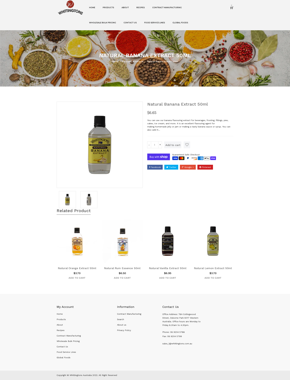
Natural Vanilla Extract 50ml (167, 268)
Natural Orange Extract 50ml (77, 268)
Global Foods (63, 357)
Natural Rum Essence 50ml (122, 268)
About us (121, 325)
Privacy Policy (124, 330)
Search (120, 319)
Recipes (60, 330)
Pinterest (206, 167)
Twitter (172, 167)
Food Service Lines (66, 352)
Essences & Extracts (132, 61)
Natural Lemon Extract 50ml (213, 268)
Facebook (155, 167)
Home (115, 61)
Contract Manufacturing (69, 335)
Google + (189, 167)
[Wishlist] (187, 144)
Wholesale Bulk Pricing (68, 341)
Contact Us (62, 346)
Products (61, 319)
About (60, 325)
